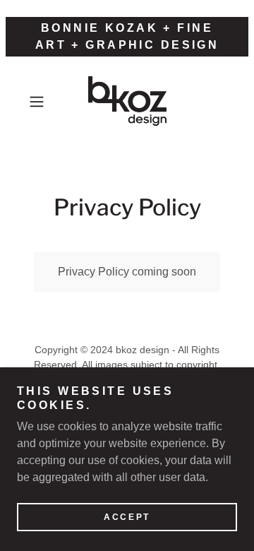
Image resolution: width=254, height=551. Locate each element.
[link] (127, 101)
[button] (38, 102)
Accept (127, 517)
